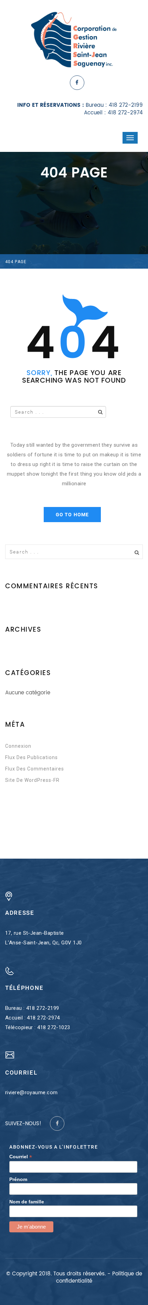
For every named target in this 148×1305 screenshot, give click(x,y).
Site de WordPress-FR (32, 780)
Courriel (20, 1156)
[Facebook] (77, 82)
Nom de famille (26, 1201)
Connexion (18, 746)
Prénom (18, 1179)
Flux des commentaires (34, 768)
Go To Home (72, 514)
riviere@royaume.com (31, 1092)
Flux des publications (31, 757)
